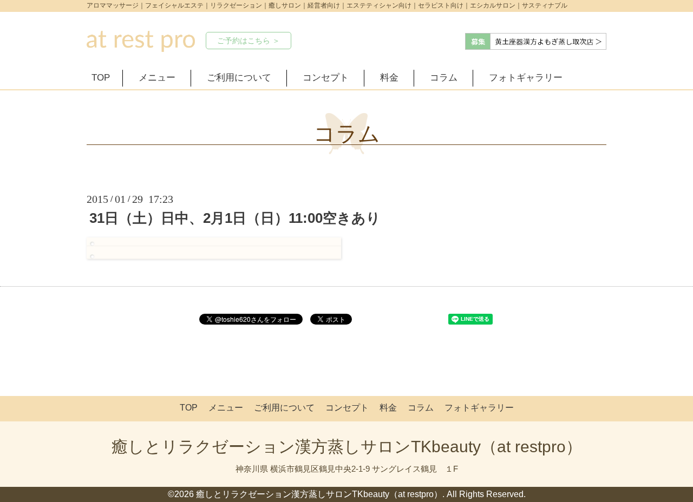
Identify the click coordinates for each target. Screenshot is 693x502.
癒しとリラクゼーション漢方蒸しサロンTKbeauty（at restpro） (347, 446)
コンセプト (326, 77)
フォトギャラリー (526, 77)
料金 (389, 77)
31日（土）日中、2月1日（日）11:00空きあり (235, 218)
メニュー (157, 77)
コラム (443, 77)
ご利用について (239, 77)
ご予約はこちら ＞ (248, 40)
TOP (100, 77)
